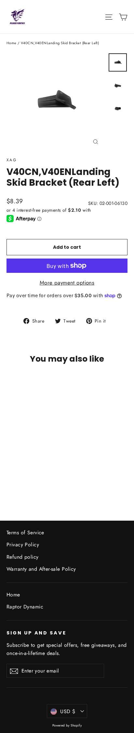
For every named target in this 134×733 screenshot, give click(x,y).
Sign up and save (36, 633)
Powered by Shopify (67, 725)
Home (12, 43)
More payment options (67, 283)
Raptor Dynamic (25, 606)
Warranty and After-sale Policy (41, 569)
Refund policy (23, 557)
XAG (12, 160)
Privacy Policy (23, 544)
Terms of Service (25, 532)
